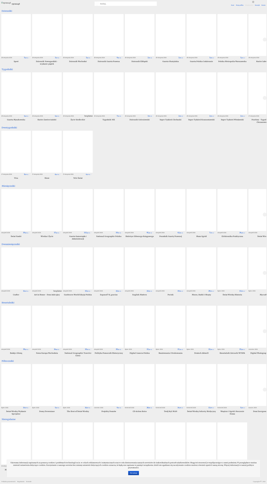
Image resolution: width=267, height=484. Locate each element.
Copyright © (257, 481)
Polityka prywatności (8, 481)
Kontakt (28, 481)
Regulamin (20, 481)
